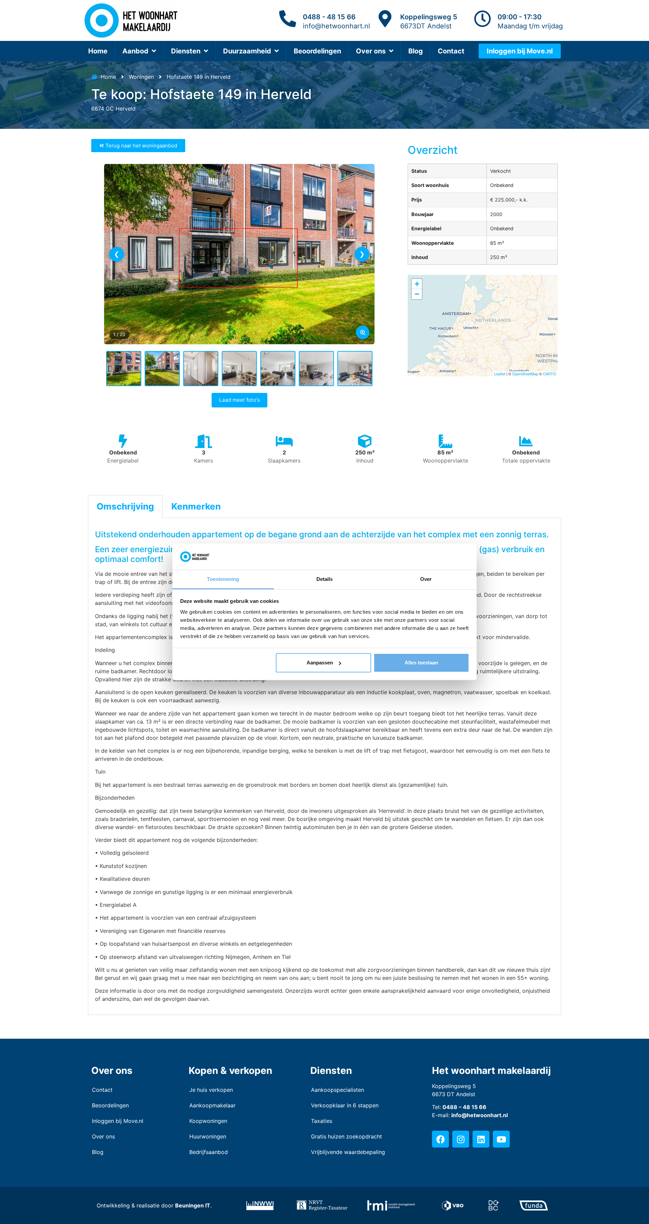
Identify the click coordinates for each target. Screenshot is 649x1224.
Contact (451, 51)
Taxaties (321, 1120)
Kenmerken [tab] (196, 506)
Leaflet (499, 373)
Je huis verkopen (211, 1089)
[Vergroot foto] (362, 332)
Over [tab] (426, 579)
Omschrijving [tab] (125, 506)
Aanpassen (320, 662)
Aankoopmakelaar (212, 1105)
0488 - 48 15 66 (329, 17)
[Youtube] (501, 1139)
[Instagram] (460, 1139)
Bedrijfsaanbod (208, 1152)
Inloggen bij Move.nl (117, 1120)
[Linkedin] (481, 1139)
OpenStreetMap (525, 373)
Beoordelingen (317, 51)
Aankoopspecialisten (337, 1089)
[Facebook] (440, 1139)
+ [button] (417, 284)
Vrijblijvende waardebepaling (348, 1152)
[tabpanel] (324, 766)
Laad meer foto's (239, 400)
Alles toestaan (421, 662)
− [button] (417, 294)
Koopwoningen (208, 1120)
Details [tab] (324, 579)
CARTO (549, 373)
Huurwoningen (207, 1136)
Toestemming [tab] (223, 579)
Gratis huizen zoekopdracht (346, 1136)
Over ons (371, 51)
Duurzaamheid (247, 51)
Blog (415, 51)
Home (97, 51)
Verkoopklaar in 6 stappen (345, 1105)
